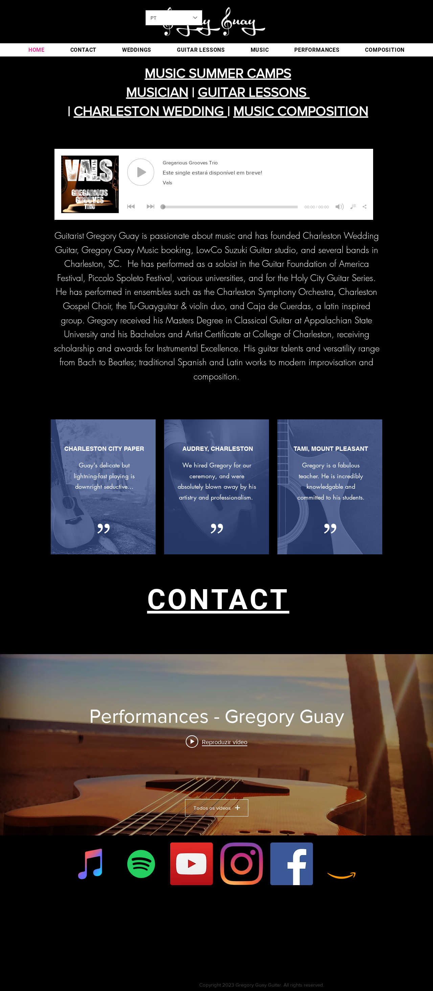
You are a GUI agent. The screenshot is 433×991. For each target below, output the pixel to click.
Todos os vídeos (212, 808)
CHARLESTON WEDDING (150, 110)
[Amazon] (341, 864)
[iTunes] (91, 864)
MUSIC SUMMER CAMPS (218, 73)
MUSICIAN (157, 92)
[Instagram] (241, 864)
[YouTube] (191, 864)
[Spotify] (141, 864)
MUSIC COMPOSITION (300, 110)
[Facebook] (291, 864)
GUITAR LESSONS (254, 92)
